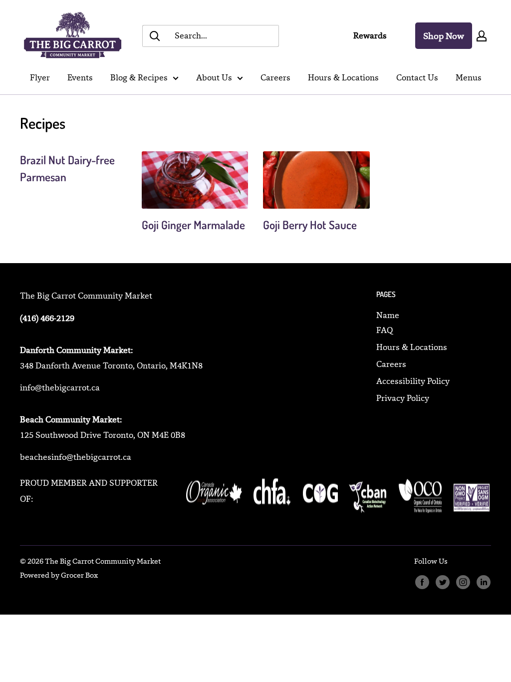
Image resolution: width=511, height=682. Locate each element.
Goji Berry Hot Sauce (310, 224)
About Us (214, 77)
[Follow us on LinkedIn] (483, 582)
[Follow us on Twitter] (442, 582)
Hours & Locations (343, 77)
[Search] (154, 36)
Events (80, 77)
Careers (275, 77)
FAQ (384, 330)
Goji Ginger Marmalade (193, 224)
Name (387, 315)
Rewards (370, 35)
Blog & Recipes (139, 77)
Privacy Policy (402, 397)
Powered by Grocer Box (59, 575)
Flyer (40, 77)
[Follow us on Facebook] (422, 582)
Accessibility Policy (413, 380)
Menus (469, 77)
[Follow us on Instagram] (463, 582)
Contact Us (417, 77)
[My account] (482, 35)
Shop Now (443, 35)
